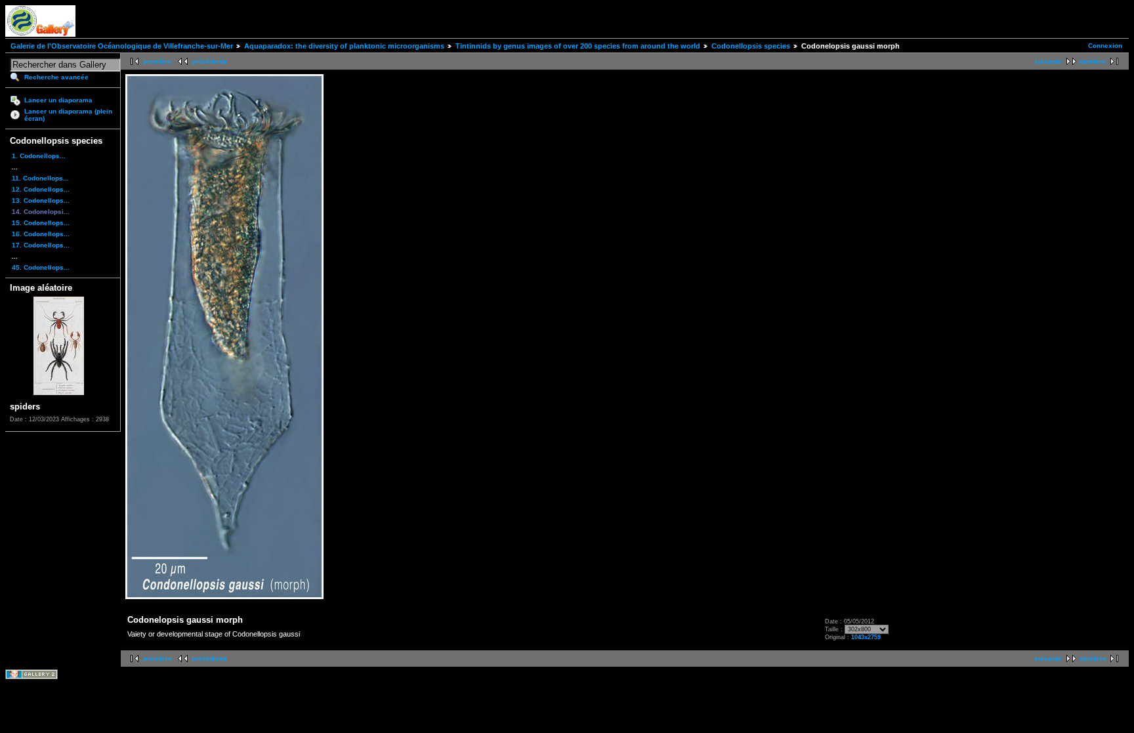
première (157, 61)
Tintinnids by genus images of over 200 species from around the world (577, 46)
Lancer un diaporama (58, 100)
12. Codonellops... (41, 189)
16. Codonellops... (41, 234)
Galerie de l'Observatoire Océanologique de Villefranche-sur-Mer (121, 46)
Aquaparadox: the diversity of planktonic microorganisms (344, 46)
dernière (1093, 61)
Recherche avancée (56, 77)
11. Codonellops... (40, 178)
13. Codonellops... (41, 200)
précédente (210, 61)
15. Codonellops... (41, 222)
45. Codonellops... (41, 267)
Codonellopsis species (750, 46)
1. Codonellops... (39, 155)
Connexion (1105, 45)
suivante (1048, 61)
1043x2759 (866, 637)
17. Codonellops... (41, 245)
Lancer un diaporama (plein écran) (68, 115)
